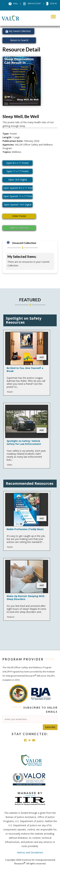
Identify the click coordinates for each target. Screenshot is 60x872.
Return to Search (19, 40)
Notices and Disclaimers (30, 852)
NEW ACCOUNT (34, 3)
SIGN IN (53, 3)
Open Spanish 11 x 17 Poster (17, 196)
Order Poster (19, 216)
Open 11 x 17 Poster (17, 171)
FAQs (15, 3)
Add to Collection (19, 227)
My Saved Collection (20, 31)
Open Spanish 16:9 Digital (17, 204)
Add (42, 357)
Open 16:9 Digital (17, 179)
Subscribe (50, 727)
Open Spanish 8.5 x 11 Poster (17, 187)
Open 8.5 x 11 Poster (17, 162)
